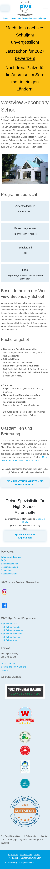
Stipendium (6, 570)
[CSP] (25, 750)
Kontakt (6, 18)
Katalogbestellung (9, 574)
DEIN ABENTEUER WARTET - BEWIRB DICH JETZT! (25, 483)
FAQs (3, 560)
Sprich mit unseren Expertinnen (25, 536)
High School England (11, 637)
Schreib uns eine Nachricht (13, 667)
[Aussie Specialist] (25, 783)
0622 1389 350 (8, 663)
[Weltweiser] (25, 715)
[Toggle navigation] (45, 8)
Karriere (4, 670)
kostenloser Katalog (20, 18)
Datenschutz (26, 854)
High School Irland (9, 640)
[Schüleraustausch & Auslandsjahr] (25, 8)
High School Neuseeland (12, 630)
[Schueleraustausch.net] (25, 766)
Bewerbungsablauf (9, 567)
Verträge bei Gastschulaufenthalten (25, 858)
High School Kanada (10, 627)
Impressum (13, 854)
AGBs (37, 854)
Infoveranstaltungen (38, 18)
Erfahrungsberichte (9, 564)
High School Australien (11, 634)
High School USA (9, 624)
